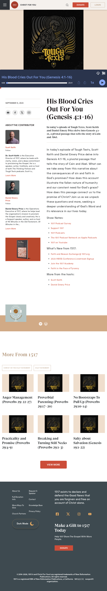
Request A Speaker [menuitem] (33, 492)
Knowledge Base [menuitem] (35, 505)
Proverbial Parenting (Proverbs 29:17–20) (53, 401)
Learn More (10, 175)
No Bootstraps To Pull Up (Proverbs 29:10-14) (86, 401)
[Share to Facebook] (15, 112)
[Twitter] (68, 514)
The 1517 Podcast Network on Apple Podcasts (74, 237)
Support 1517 (57, 228)
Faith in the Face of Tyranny (65, 268)
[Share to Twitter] (22, 112)
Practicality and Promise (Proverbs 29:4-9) (16, 443)
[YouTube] (90, 514)
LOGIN (98, 5)
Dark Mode (22, 523)
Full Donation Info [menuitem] (17, 498)
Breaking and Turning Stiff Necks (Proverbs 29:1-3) (52, 443)
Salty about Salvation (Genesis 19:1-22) (87, 443)
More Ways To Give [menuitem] (18, 506)
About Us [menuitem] (16, 491)
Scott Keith (56, 280)
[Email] (29, 112)
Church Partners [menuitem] (19, 514)
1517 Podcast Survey (61, 223)
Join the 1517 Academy (62, 263)
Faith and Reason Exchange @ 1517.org (70, 254)
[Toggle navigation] (5, 5)
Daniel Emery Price (60, 284)
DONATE (80, 5)
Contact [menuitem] (32, 499)
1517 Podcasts (58, 233)
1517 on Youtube (59, 242)
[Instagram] (79, 514)
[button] (67, 4)
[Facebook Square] (57, 514)
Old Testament (42, 368)
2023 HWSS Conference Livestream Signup (72, 258)
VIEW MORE (53, 464)
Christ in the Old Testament (17, 368)
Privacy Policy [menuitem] (34, 511)
